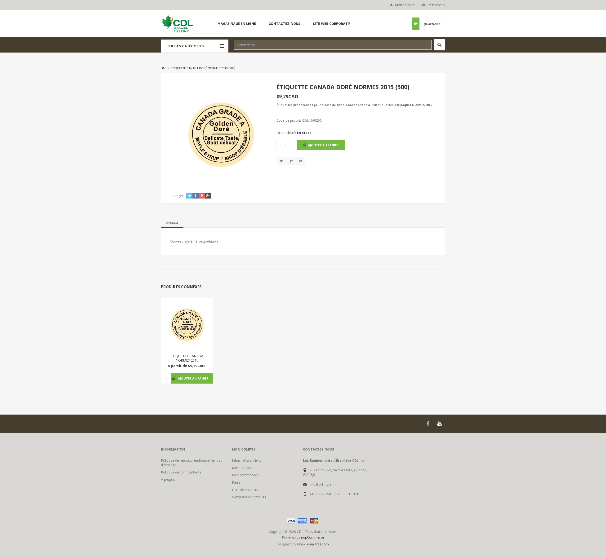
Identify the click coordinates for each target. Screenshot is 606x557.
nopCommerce (312, 537)
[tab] (172, 223)
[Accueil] (163, 68)
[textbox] (333, 45)
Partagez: (177, 196)
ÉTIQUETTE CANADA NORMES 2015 (187, 358)
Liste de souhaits (245, 489)
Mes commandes (245, 475)
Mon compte (405, 5)
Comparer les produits (249, 497)
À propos (168, 479)
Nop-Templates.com (313, 544)
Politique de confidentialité (181, 472)
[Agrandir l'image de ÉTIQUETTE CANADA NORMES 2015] (187, 324)
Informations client (246, 460)
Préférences (436, 5)
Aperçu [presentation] (172, 223)
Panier (237, 482)
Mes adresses (242, 467)
